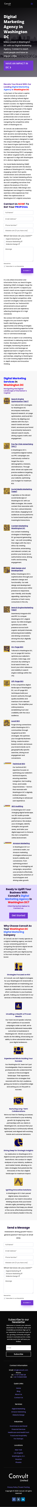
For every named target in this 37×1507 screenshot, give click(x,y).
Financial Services (18, 1429)
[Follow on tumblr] (18, 1499)
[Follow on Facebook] (14, 1499)
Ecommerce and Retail (18, 1426)
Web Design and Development (18, 569)
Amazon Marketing (13, 242)
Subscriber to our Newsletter (15, 266)
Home (18, 1388)
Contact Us (18, 1397)
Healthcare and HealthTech (18, 1432)
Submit (27, 270)
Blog (18, 1391)
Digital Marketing (12, 239)
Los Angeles (18, 1453)
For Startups (18, 1439)
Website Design (12, 244)
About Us (18, 1394)
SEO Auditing (17, 806)
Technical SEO (19, 764)
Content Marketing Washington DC (19, 527)
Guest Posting (24, 1487)
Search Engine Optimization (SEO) (20, 400)
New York (18, 1450)
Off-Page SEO (17, 681)
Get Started (18, 915)
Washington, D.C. (18, 1456)
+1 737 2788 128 (20, 1375)
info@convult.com (21, 1370)
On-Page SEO (17, 647)
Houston (18, 1459)
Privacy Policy (12, 1487)
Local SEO (15, 721)
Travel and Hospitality (18, 1435)
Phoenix (18, 1462)
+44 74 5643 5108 (20, 1377)
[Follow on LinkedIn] (23, 1499)
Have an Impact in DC (17, 65)
